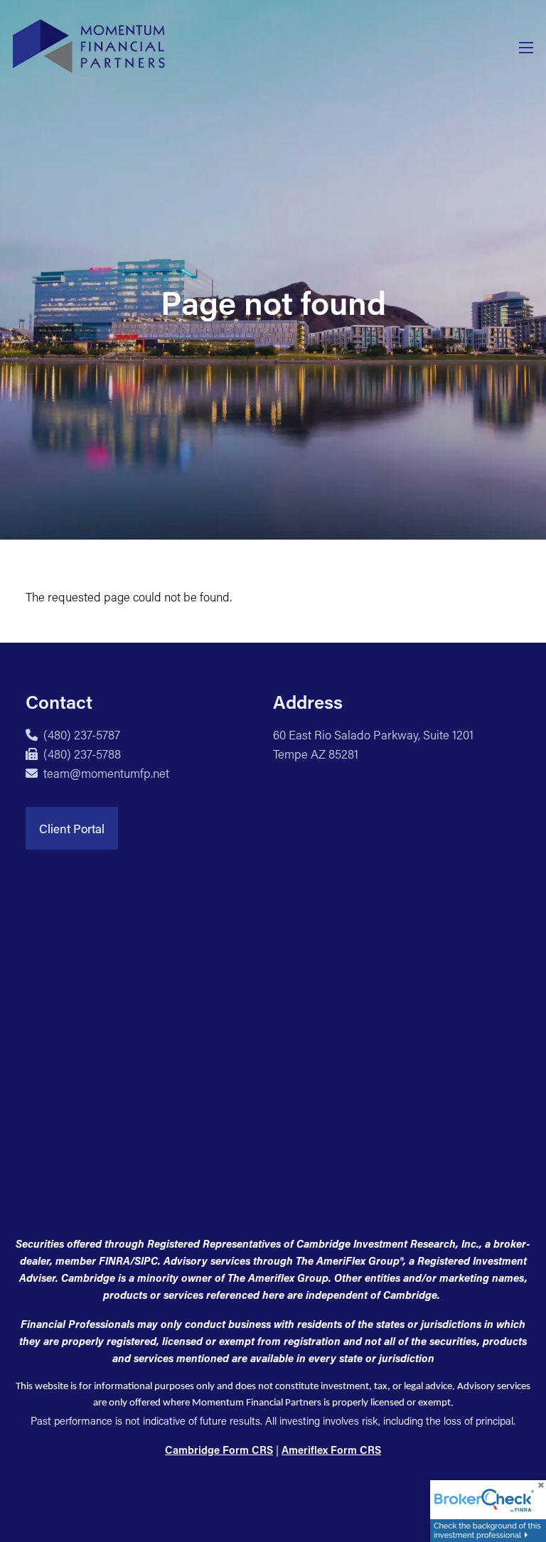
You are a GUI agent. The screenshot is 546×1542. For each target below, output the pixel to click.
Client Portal (72, 828)
